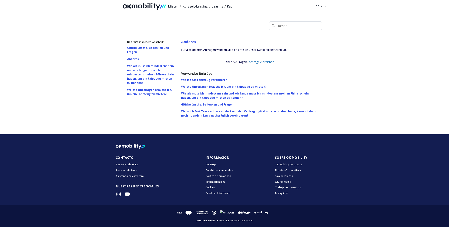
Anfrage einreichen (261, 62)
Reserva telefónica (127, 164)
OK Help (211, 164)
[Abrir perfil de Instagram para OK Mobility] (118, 194)
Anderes (133, 59)
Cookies (210, 187)
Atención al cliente (126, 170)
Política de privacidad (218, 176)
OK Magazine (283, 181)
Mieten (173, 6)
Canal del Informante (218, 193)
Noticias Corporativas (288, 170)
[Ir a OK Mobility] (130, 146)
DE (318, 6)
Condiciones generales (219, 170)
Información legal (216, 181)
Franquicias (281, 193)
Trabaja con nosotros (288, 187)
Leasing (217, 6)
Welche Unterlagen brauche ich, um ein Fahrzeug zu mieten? (149, 92)
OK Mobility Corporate (288, 164)
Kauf (230, 6)
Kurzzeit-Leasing (195, 6)
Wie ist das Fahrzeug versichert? (204, 80)
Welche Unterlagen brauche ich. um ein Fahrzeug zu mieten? (224, 87)
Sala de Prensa (284, 176)
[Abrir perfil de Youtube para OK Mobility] (127, 194)
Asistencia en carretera (130, 176)
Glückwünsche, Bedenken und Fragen (148, 50)
